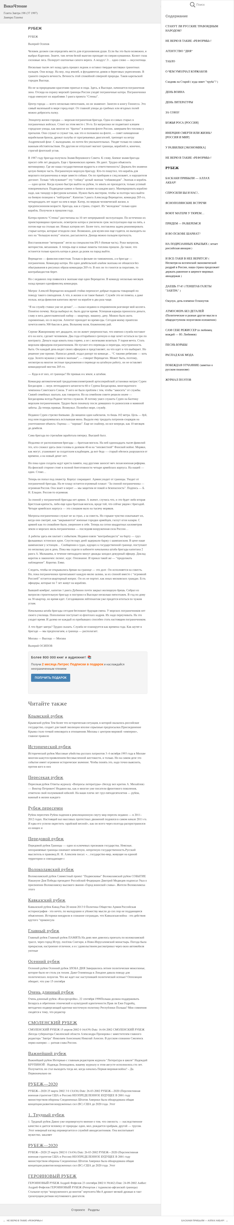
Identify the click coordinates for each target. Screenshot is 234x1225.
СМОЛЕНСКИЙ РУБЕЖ (52, 1022)
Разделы (94, 1209)
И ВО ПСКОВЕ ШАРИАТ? (182, 233)
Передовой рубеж (46, 838)
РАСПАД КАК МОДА (179, 355)
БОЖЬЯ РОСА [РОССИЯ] (182, 122)
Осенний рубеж (44, 961)
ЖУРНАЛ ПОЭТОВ (178, 379)
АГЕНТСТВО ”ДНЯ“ (179, 51)
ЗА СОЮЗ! (172, 112)
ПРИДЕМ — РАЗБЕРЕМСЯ (183, 223)
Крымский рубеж (45, 716)
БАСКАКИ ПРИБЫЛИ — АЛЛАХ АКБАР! (202, 1220)
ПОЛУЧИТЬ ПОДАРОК (51, 677)
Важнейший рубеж (47, 1053)
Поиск (196, 4)
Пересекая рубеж (45, 777)
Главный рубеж (43, 930)
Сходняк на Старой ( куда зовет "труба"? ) (191, 81)
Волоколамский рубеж (51, 869)
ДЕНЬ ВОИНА (175, 92)
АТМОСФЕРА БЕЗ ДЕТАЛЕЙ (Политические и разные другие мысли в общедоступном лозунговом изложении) (191, 315)
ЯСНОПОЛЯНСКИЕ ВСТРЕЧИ (185, 203)
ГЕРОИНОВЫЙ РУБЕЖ (52, 1176)
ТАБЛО (170, 61)
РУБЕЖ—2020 (43, 1084)
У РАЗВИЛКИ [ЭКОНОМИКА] (185, 147)
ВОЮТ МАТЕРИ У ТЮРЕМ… (184, 213)
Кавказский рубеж (46, 900)
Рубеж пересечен (45, 808)
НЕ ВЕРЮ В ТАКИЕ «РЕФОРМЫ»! (188, 41)
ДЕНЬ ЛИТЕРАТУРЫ (179, 102)
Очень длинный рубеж (51, 992)
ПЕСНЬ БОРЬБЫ (176, 344)
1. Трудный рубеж (46, 1114)
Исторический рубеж (49, 746)
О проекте (78, 1209)
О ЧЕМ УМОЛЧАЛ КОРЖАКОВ (186, 71)
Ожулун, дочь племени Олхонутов (187, 301)
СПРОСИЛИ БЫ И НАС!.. (182, 192)
